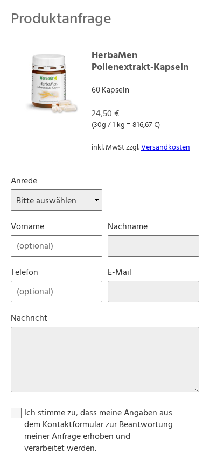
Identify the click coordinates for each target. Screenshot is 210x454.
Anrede (24, 181)
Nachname (128, 226)
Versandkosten (165, 147)
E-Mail (119, 272)
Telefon (24, 272)
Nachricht (29, 318)
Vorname (27, 226)
